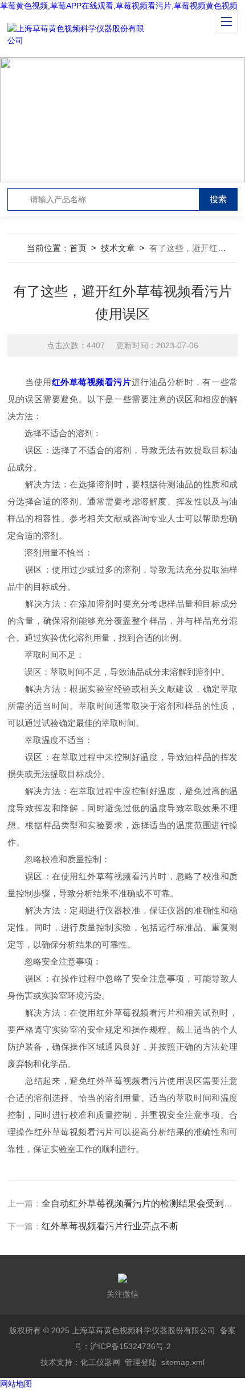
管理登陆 (141, 1362)
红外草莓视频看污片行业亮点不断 (110, 1226)
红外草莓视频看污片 (92, 382)
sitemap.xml (183, 1362)
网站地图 (16, 1383)
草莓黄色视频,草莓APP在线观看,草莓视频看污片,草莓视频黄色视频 (119, 5)
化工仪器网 (100, 1362)
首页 (78, 248)
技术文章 (118, 248)
